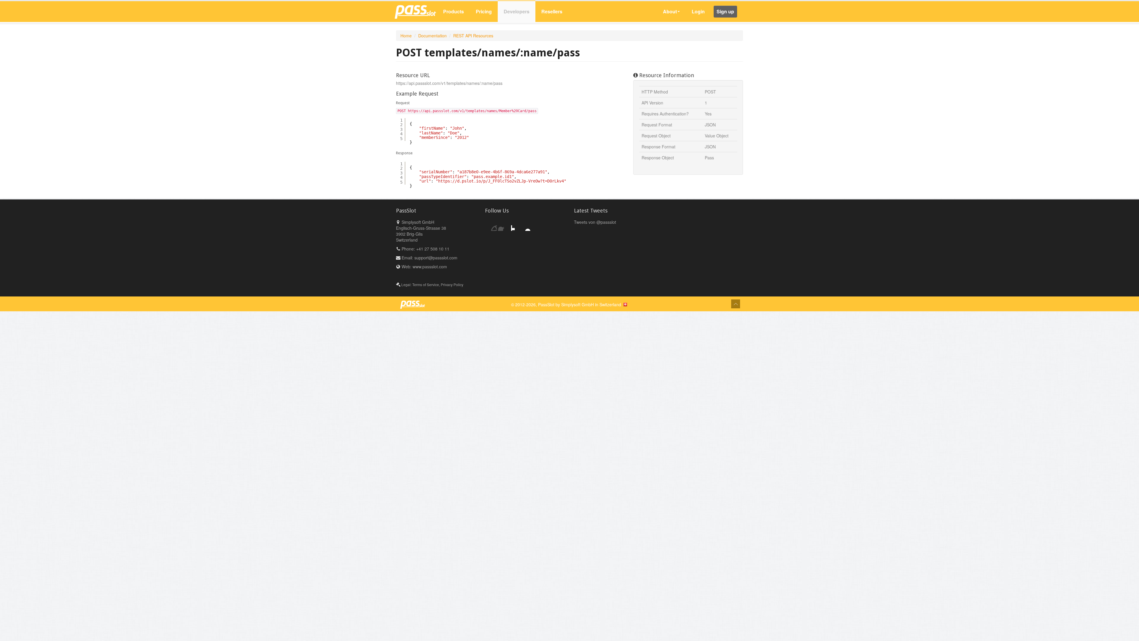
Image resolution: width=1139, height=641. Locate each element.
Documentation (432, 36)
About (670, 11)
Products (453, 11)
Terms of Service (425, 284)
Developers (516, 11)
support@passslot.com (435, 258)
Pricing (484, 11)
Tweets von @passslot (595, 222)
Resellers (551, 11)
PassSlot (546, 304)
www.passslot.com (430, 266)
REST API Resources (473, 36)
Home (406, 36)
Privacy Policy (452, 284)
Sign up (725, 11)
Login (698, 11)
